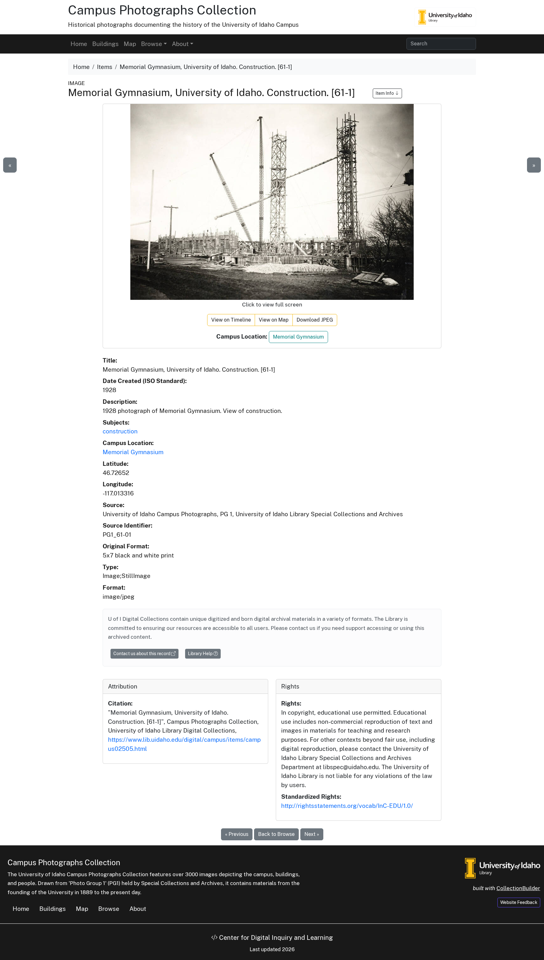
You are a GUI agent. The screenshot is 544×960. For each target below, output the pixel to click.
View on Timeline (231, 320)
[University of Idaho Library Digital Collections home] (502, 867)
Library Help (200, 653)
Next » (311, 834)
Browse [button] (151, 43)
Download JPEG (315, 320)
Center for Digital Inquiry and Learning (275, 937)
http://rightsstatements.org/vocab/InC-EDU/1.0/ (347, 805)
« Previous (236, 834)
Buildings (105, 43)
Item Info (385, 93)
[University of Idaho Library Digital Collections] (445, 17)
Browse (108, 908)
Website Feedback (518, 902)
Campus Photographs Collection (162, 10)
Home (79, 43)
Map (130, 43)
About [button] (180, 43)
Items (104, 66)
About (137, 908)
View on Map (274, 320)
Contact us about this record (142, 653)
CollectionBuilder (518, 888)
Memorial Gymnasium (298, 337)
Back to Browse (276, 834)
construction (120, 431)
